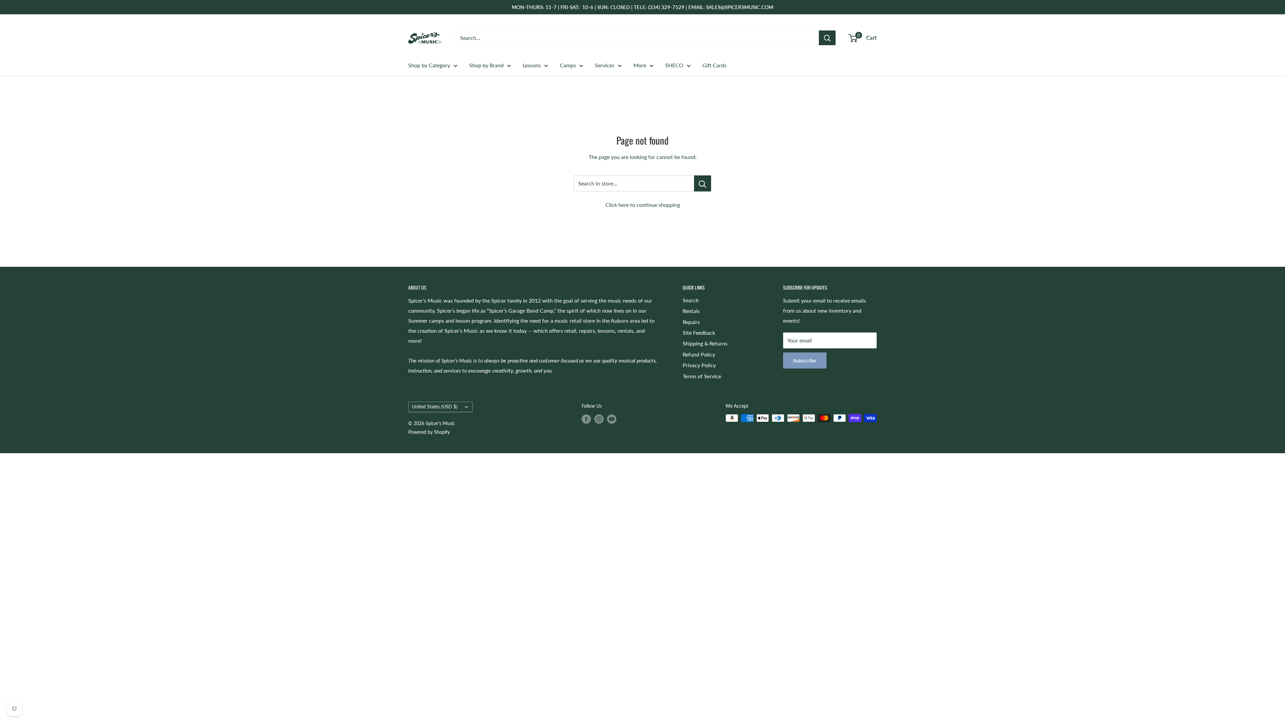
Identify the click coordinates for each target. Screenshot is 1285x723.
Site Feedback (699, 332)
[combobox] (637, 37)
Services (604, 65)
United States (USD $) (434, 406)
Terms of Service (702, 376)
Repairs (691, 322)
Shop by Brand (486, 65)
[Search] (827, 37)
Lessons (532, 65)
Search (691, 300)
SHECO (674, 65)
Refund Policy (699, 354)
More (639, 65)
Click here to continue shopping (642, 205)
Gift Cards (714, 65)
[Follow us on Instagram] (599, 418)
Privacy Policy (699, 365)
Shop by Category (429, 65)
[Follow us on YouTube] (611, 418)
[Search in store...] (702, 183)
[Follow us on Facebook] (586, 418)
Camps (568, 65)
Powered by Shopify (429, 432)
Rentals (691, 311)
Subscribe (805, 360)
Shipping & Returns (705, 343)
